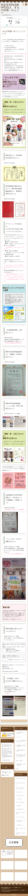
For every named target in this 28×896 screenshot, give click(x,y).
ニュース (18, 737)
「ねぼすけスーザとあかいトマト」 (20, 833)
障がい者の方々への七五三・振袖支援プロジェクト (21, 756)
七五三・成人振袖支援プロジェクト (21, 741)
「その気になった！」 (20, 825)
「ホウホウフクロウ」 (20, 795)
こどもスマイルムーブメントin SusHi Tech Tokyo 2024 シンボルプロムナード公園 (14, 266)
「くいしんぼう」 (19, 798)
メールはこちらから (6, 760)
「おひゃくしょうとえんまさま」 (20, 813)
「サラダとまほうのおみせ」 (20, 779)
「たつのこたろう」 (20, 792)
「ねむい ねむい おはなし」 (20, 829)
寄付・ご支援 (19, 760)
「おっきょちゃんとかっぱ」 (20, 783)
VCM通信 (7, 693)
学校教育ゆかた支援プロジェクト (21, 746)
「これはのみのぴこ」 (20, 809)
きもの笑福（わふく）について (21, 733)
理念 (17, 768)
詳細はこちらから (5, 775)
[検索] (23, 4)
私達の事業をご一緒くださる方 (21, 765)
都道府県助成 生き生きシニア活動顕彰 (14, 509)
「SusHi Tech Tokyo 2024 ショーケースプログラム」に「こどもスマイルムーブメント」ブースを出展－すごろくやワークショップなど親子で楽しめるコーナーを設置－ (14, 277)
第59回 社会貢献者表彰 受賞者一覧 (13, 343)
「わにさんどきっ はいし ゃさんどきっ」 (20, 821)
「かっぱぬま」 (19, 805)
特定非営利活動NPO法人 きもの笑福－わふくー (11, 887)
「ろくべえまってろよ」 (20, 817)
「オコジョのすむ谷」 (20, 802)
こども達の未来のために (5, 888)
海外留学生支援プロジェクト (21, 750)
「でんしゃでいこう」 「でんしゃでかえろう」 (20, 788)
